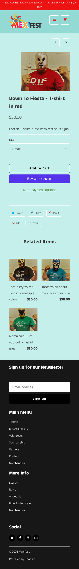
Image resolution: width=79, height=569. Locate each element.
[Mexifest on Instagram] (28, 538)
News (12, 489)
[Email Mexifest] (36, 538)
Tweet (19, 213)
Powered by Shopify (22, 559)
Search (13, 483)
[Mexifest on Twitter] (12, 538)
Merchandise (17, 463)
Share (38, 213)
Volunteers (16, 435)
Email (35, 223)
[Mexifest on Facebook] (20, 538)
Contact (14, 456)
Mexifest (24, 552)
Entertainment (18, 429)
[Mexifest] (25, 23)
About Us (15, 496)
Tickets (13, 422)
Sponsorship (17, 442)
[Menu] (54, 20)
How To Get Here (20, 503)
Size (11, 140)
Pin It (56, 213)
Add (18, 223)
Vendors (14, 449)
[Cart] (65, 20)
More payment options (39, 189)
